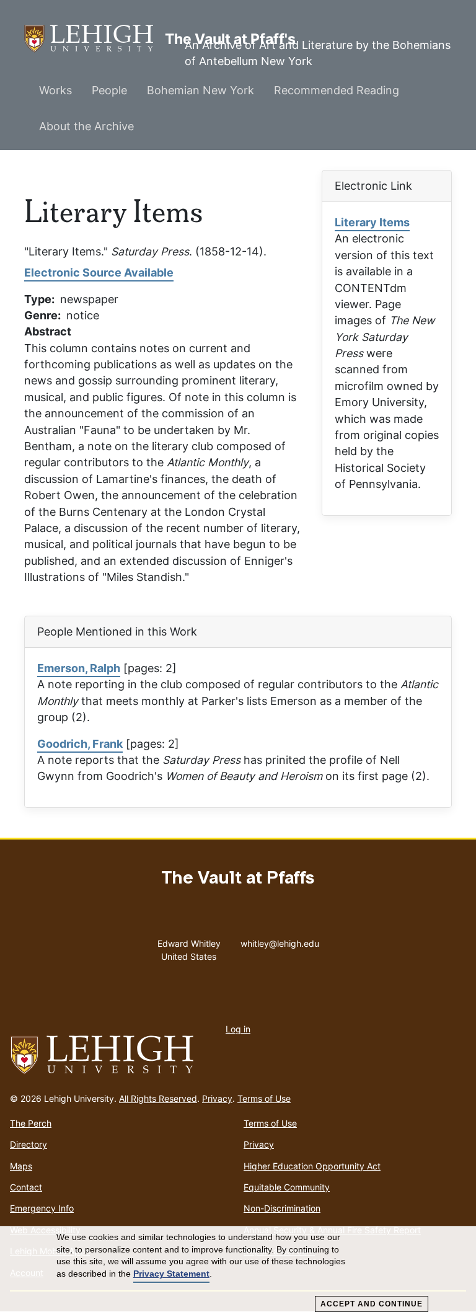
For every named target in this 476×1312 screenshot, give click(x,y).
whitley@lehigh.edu (279, 940)
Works (55, 90)
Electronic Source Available (99, 272)
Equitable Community (287, 1187)
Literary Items (372, 222)
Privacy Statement (171, 1274)
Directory (28, 1144)
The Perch (30, 1123)
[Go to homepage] (238, 1055)
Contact (26, 1187)
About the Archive (86, 126)
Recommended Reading (336, 90)
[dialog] (238, 1269)
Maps (21, 1166)
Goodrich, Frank (80, 743)
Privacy (217, 1098)
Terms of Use (264, 1098)
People (109, 90)
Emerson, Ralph (78, 668)
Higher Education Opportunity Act (312, 1166)
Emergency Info (42, 1208)
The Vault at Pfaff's (94, 38)
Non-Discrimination (282, 1208)
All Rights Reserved (158, 1098)
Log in (238, 1029)
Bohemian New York (200, 90)
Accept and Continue (371, 1304)
